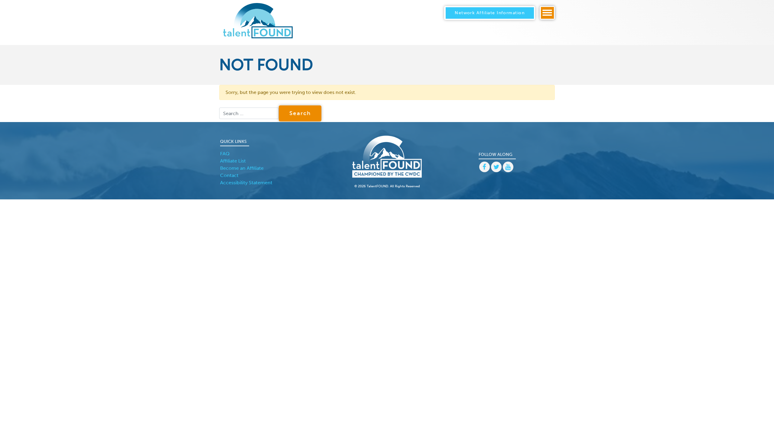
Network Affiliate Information (490, 12)
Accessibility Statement (246, 182)
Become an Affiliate (242, 168)
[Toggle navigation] (547, 13)
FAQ (224, 153)
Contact (229, 175)
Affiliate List (233, 161)
